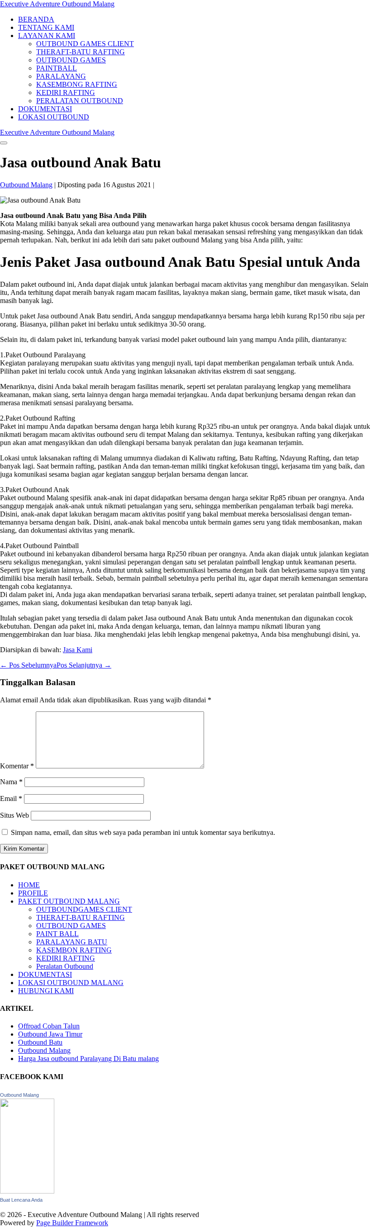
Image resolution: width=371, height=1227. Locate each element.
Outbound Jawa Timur (50, 1034)
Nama (11, 782)
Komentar (17, 766)
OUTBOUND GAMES (71, 60)
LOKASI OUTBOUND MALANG (71, 982)
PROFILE (33, 893)
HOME (29, 885)
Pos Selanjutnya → (84, 665)
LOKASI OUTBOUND (53, 117)
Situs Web (14, 815)
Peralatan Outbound (64, 966)
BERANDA (36, 19)
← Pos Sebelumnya (28, 665)
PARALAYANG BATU (71, 942)
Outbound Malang (44, 1050)
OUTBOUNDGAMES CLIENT (84, 909)
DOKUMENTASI (45, 109)
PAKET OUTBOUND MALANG (69, 901)
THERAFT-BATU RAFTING (80, 52)
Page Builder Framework (72, 1223)
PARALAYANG (61, 76)
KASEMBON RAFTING (74, 950)
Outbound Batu (40, 1042)
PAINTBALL (56, 68)
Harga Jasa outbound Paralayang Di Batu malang (88, 1058)
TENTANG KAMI (46, 27)
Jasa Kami (77, 650)
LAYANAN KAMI (46, 35)
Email (11, 798)
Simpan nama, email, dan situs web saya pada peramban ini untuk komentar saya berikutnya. (143, 832)
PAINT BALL (57, 934)
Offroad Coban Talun (49, 1026)
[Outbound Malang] (27, 1191)
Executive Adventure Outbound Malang (57, 4)
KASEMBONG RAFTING (76, 84)
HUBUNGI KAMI (46, 991)
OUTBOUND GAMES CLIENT (85, 43)
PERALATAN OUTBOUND (79, 100)
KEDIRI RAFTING (65, 92)
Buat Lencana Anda (21, 1200)
